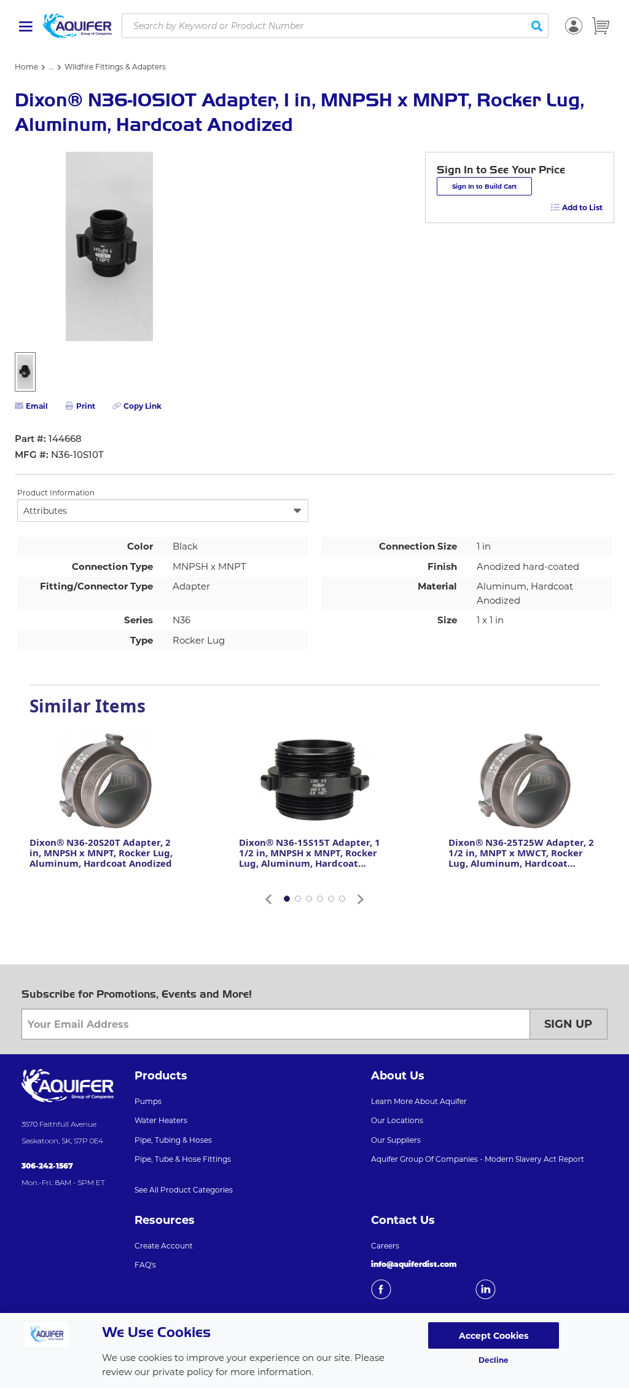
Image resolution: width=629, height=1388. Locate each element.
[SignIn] (573, 25)
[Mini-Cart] (600, 25)
